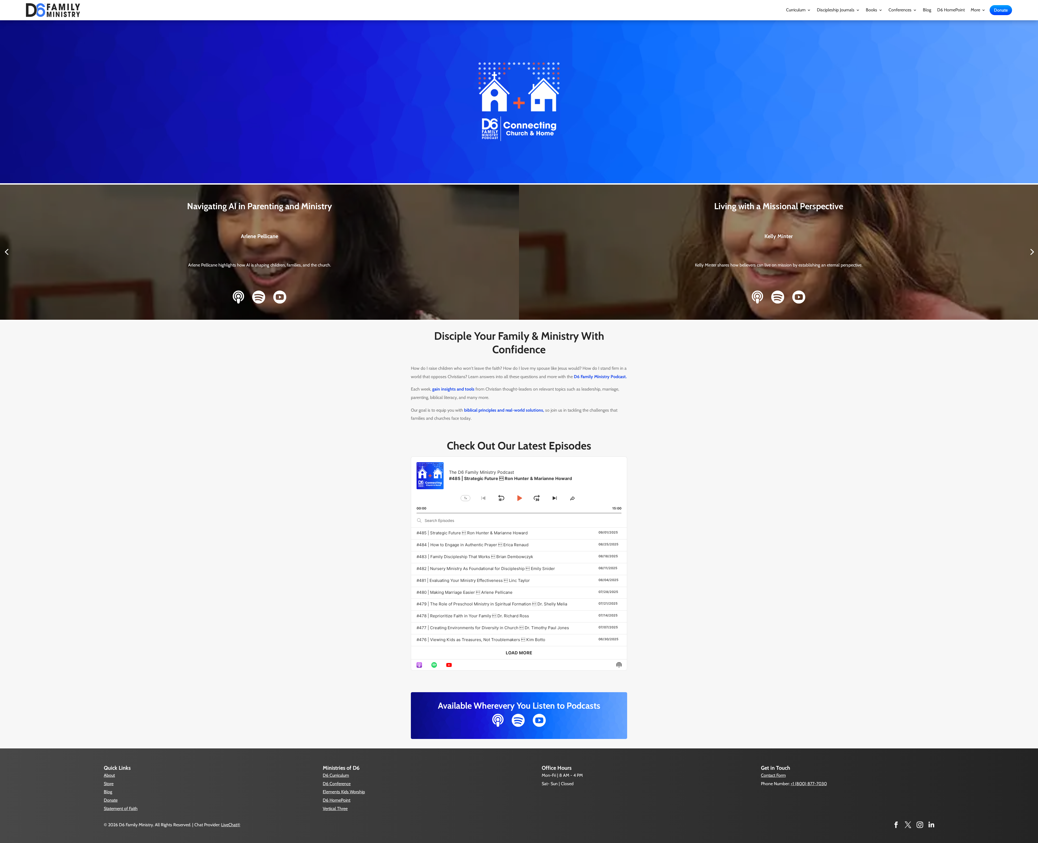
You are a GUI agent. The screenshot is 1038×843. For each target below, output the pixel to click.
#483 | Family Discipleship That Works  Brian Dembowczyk (475, 556)
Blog (927, 10)
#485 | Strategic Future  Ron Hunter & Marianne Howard (472, 532)
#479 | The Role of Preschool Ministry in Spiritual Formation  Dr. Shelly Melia (492, 604)
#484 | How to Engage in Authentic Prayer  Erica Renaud (472, 544)
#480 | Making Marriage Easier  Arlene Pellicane (465, 592)
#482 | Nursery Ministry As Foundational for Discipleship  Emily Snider (486, 568)
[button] (6, 252)
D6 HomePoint (951, 10)
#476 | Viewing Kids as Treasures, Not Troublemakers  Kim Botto (481, 639)
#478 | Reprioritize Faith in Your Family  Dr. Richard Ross (473, 615)
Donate (1001, 10)
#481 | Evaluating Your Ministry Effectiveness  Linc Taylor (473, 580)
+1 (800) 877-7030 (809, 783)
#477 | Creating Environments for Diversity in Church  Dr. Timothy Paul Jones (493, 627)
